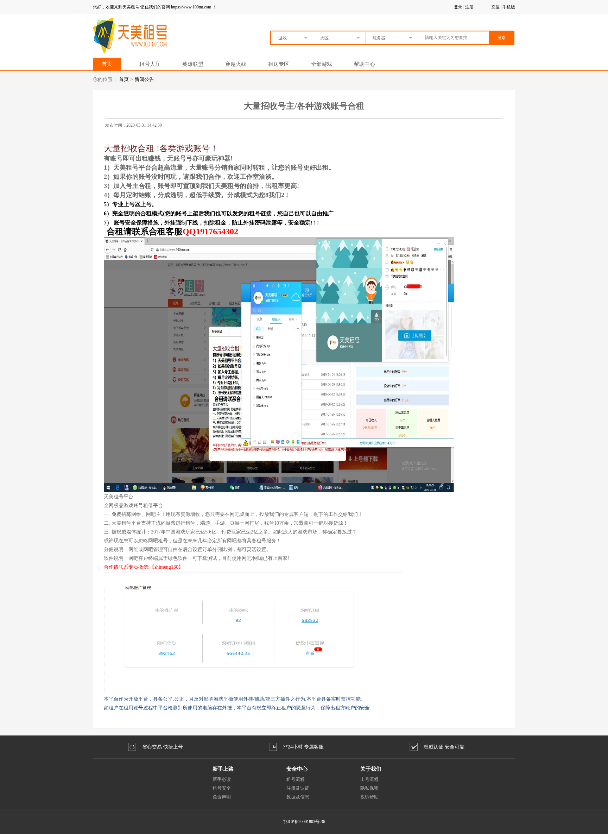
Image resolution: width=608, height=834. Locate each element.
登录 (458, 7)
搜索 (501, 37)
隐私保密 (369, 788)
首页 (107, 64)
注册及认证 (297, 788)
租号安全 (222, 788)
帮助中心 (364, 64)
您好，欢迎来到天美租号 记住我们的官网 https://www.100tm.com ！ (154, 7)
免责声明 (222, 797)
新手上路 (223, 769)
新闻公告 (144, 79)
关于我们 (370, 769)
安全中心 (297, 769)
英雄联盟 (192, 64)
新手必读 (222, 779)
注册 (469, 7)
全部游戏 (321, 64)
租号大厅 (149, 64)
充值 (495, 7)
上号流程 (369, 779)
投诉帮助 (369, 797)
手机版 (508, 7)
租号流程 (295, 779)
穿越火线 (235, 64)
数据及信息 (297, 797)
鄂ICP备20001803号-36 (304, 821)
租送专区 (278, 64)
